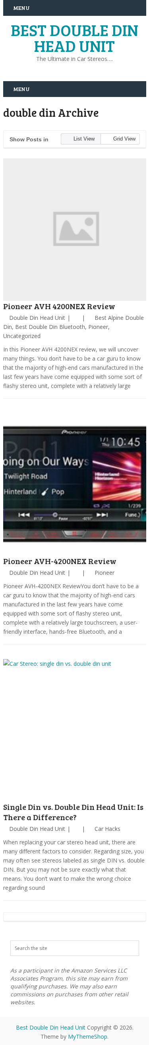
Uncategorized (22, 336)
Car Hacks (107, 828)
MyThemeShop (87, 1036)
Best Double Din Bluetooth (50, 327)
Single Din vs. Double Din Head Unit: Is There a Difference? (73, 812)
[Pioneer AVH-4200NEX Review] (74, 484)
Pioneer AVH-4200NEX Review (59, 560)
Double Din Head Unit (37, 317)
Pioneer (98, 327)
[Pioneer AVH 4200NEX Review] (74, 229)
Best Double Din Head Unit (74, 37)
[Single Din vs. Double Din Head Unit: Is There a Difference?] (74, 730)
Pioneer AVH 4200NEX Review (59, 306)
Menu (21, 7)
